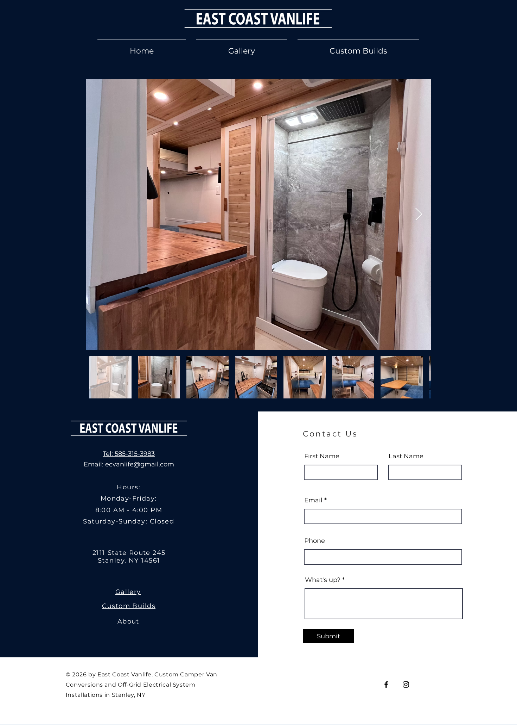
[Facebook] (386, 684)
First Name (321, 456)
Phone (314, 541)
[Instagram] (406, 684)
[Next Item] (419, 215)
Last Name (406, 456)
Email (313, 500)
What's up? (322, 580)
